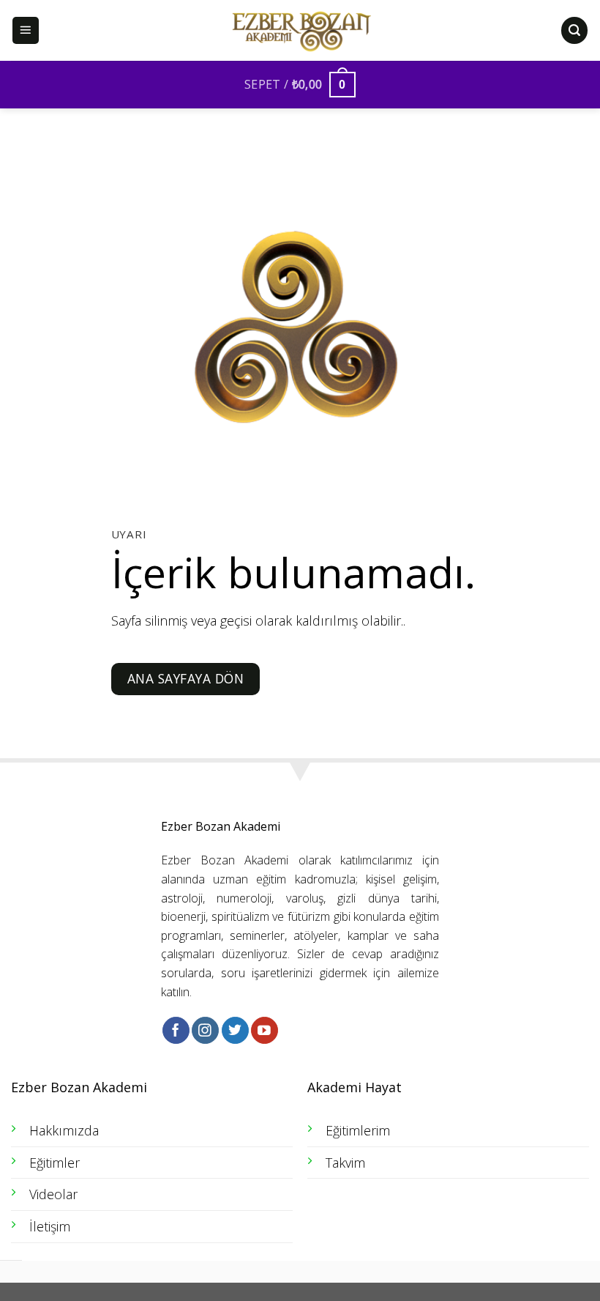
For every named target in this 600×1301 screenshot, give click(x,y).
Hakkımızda (64, 1130)
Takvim (345, 1162)
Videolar (53, 1194)
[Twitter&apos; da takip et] (235, 1030)
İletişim (49, 1226)
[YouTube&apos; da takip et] (264, 1030)
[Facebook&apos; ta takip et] (176, 1030)
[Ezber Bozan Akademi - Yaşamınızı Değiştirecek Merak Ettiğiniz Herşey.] (300, 30)
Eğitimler (54, 1162)
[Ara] (574, 30)
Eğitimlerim (358, 1130)
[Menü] (26, 30)
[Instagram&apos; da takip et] (205, 1030)
